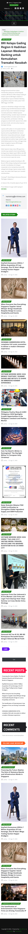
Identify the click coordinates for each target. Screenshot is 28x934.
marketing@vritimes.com (10, 66)
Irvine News (10, 931)
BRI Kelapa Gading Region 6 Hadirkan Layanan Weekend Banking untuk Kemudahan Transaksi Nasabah (13, 33)
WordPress (22, 929)
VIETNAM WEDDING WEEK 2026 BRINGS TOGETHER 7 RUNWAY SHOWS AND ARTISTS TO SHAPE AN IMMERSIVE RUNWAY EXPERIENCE (13, 378)
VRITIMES (3, 189)
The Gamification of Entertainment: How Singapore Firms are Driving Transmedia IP (13, 705)
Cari (5, 649)
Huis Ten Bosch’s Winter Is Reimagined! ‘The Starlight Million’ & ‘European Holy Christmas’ (11, 454)
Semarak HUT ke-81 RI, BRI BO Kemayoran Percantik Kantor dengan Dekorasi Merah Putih (13, 636)
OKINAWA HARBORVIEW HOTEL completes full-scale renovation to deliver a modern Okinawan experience (13, 345)
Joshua (5, 274)
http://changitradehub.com (13, 202)
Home (4, 29)
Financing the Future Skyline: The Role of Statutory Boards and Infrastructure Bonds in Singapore (13, 678)
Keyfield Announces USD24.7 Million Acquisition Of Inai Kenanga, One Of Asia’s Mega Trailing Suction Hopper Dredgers (12, 267)
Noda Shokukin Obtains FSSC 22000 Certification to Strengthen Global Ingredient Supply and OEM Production (12, 508)
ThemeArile (18, 931)
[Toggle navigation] (14, 23)
